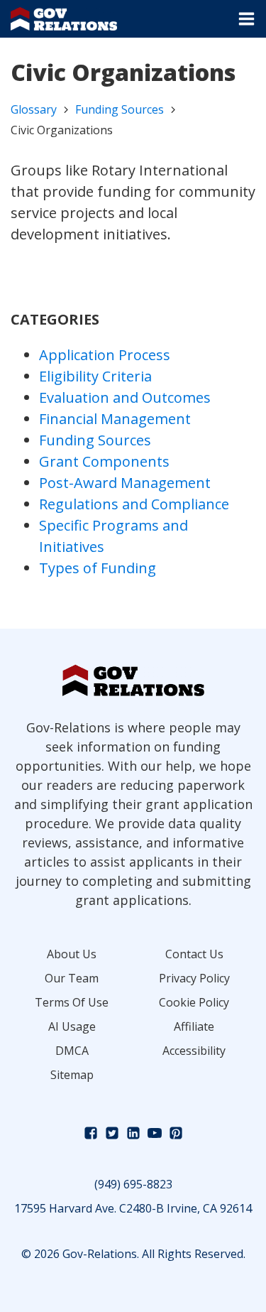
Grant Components (104, 461)
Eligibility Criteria (95, 376)
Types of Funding (97, 568)
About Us (71, 954)
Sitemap (72, 1075)
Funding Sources (119, 109)
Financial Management (115, 418)
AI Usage (72, 1026)
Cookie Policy (194, 1002)
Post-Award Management (125, 482)
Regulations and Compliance (134, 504)
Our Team (72, 978)
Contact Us (194, 954)
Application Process (104, 354)
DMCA (72, 1050)
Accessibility (194, 1050)
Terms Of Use (72, 1002)
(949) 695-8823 (133, 1184)
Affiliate (194, 1026)
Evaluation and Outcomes (125, 397)
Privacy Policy (194, 978)
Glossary (34, 109)
